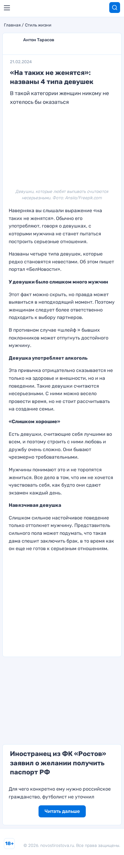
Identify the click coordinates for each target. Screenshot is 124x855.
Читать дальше (62, 811)
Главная (12, 25)
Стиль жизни (38, 25)
